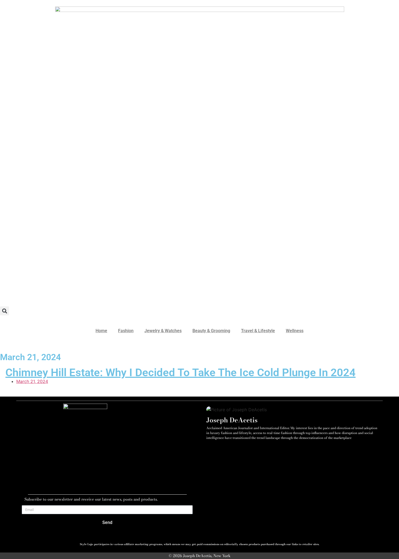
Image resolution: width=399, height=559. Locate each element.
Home (101, 330)
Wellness (294, 330)
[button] (4, 310)
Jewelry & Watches (163, 330)
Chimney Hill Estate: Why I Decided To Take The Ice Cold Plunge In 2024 (180, 372)
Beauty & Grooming (211, 330)
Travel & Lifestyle (258, 330)
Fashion (126, 330)
